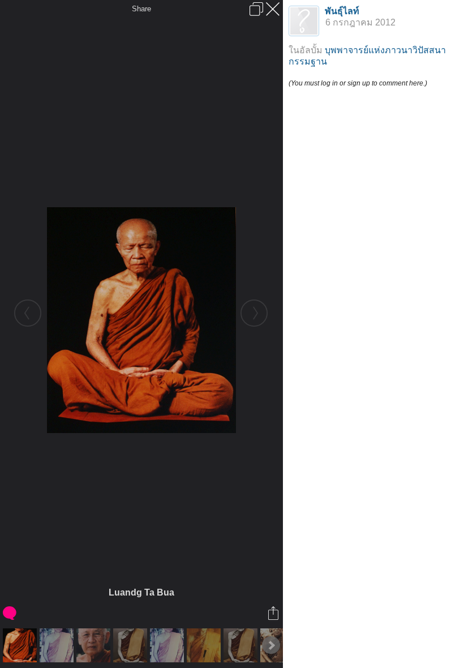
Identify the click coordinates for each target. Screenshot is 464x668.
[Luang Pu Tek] (94, 645)
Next (271, 645)
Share (141, 9)
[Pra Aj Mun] (242, 645)
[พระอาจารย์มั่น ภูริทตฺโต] (131, 645)
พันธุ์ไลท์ (342, 11)
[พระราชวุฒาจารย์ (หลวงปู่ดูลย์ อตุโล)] (205, 645)
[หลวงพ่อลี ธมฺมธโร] (58, 645)
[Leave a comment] (10, 613)
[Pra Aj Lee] (168, 645)
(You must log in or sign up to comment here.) (358, 83)
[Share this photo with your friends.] (274, 613)
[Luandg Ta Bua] (21, 645)
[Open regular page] (256, 9)
